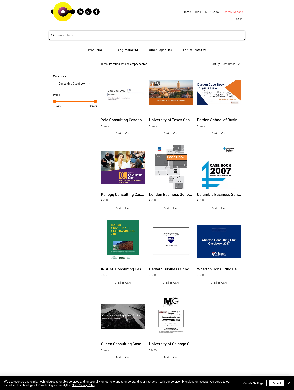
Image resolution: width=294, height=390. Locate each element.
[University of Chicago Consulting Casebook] (171, 316)
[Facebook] (96, 11)
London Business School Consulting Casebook (171, 194)
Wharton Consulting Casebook (219, 268)
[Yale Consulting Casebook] (123, 92)
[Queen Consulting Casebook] (123, 316)
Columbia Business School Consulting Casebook (219, 194)
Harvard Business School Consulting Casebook (171, 268)
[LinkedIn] (80, 11)
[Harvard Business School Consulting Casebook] (171, 242)
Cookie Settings (253, 383)
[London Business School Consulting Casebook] (171, 167)
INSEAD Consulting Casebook (123, 268)
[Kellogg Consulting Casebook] (123, 167)
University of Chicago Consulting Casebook (171, 343)
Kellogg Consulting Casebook (123, 194)
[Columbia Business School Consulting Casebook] (219, 167)
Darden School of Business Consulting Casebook (219, 119)
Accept (276, 383)
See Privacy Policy (83, 385)
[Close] (289, 383)
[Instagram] (88, 11)
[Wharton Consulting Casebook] (219, 242)
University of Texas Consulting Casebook (171, 119)
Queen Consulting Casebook (123, 343)
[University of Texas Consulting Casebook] (171, 92)
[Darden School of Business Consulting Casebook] (219, 92)
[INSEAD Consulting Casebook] (123, 242)
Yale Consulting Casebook (123, 119)
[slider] (54, 101)
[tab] (96, 50)
